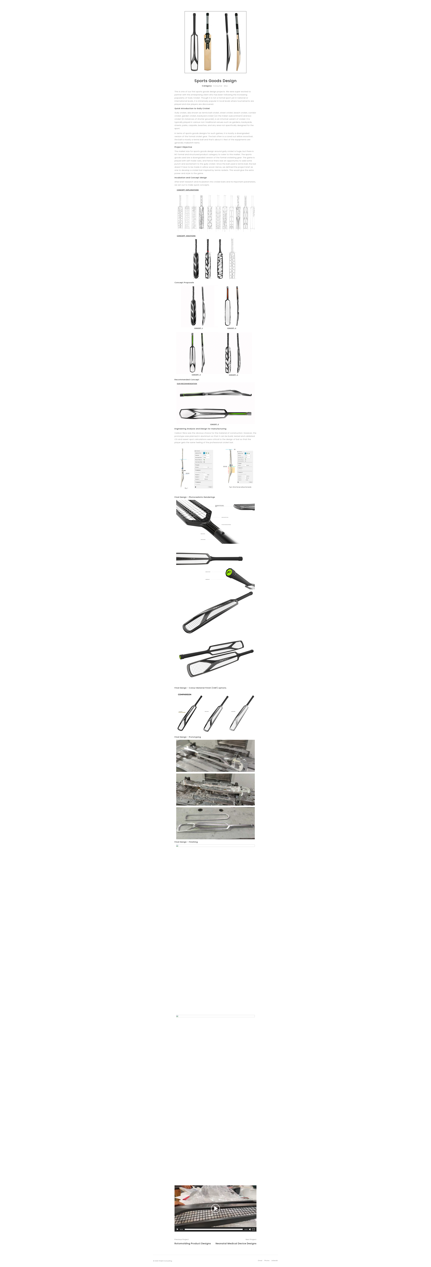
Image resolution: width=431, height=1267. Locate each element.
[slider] (214, 1229)
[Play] (177, 1229)
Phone (266, 1260)
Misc (226, 86)
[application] (215, 1208)
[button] (215, 1208)
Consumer (217, 86)
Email (260, 1260)
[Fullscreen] (253, 1229)
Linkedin (275, 1260)
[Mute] (250, 1229)
